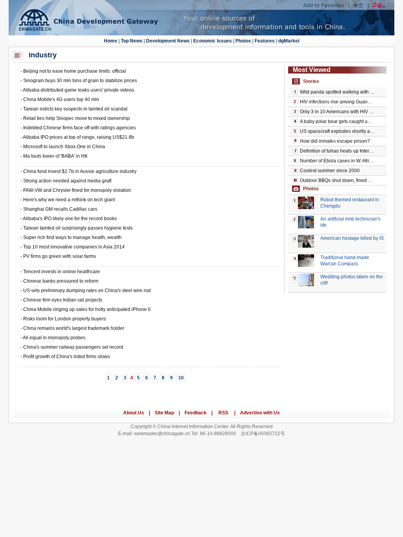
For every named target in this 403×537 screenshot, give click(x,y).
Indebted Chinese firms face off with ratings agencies (79, 128)
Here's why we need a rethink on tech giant (69, 199)
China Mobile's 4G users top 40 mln (61, 99)
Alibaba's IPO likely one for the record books (70, 218)
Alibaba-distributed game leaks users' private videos (78, 90)
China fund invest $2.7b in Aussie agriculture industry (80, 171)
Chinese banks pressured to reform (60, 281)
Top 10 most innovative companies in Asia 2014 (74, 247)
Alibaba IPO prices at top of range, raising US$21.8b (78, 137)
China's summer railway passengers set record (73, 347)
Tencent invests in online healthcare (61, 271)
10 (181, 378)
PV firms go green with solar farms (59, 256)
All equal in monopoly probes (54, 337)
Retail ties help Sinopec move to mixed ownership (76, 118)
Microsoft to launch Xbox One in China (64, 146)
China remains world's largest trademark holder (73, 328)
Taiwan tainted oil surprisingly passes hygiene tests (78, 228)
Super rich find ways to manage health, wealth (72, 237)
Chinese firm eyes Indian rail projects (62, 300)
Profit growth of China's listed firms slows (66, 356)
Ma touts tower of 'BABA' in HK (55, 156)
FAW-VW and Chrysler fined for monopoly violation (77, 190)
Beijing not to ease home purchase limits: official (74, 71)
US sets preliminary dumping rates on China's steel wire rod (87, 290)
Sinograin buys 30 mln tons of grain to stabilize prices (80, 80)
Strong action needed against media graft (67, 181)
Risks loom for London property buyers (64, 319)
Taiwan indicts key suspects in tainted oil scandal (75, 109)
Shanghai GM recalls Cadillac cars (60, 209)
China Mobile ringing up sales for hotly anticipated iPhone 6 (87, 309)
